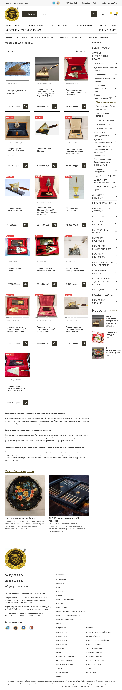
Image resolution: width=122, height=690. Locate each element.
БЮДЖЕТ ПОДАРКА (101, 48)
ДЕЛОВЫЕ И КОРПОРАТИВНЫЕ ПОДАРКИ (34, 37)
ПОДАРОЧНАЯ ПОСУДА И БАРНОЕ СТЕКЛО (102, 263)
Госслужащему (62, 672)
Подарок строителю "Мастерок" (44, 150)
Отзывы (59, 603)
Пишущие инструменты (100, 170)
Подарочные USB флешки (105, 176)
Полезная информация (65, 599)
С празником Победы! (111, 333)
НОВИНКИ (96, 42)
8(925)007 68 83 (89, 3)
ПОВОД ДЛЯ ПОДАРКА (102, 295)
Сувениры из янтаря (94, 644)
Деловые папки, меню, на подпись (105, 69)
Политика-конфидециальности (68, 619)
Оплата (28, 3)
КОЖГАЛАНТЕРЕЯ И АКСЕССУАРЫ (101, 209)
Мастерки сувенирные (106, 102)
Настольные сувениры (95, 660)
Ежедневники (100, 74)
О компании (61, 579)
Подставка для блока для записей (105, 107)
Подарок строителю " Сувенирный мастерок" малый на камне (75, 151)
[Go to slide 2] (40, 79)
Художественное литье (95, 652)
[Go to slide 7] (54, 79)
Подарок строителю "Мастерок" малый (15, 209)
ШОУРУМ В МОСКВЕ (107, 30)
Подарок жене (61, 632)
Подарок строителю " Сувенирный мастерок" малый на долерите (46, 329)
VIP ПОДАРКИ (98, 290)
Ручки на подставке (105, 120)
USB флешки (91, 672)
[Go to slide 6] (51, 79)
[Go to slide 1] (17, 79)
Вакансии (60, 623)
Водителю (60, 652)
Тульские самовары (94, 648)
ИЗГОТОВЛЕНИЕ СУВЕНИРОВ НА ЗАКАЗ (23, 30)
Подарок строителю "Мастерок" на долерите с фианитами (76, 92)
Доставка (18, 3)
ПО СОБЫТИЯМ (36, 25)
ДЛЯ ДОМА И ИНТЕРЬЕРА (98, 196)
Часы (88, 668)
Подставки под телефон (102, 114)
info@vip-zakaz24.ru (108, 3)
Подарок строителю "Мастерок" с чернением (46, 270)
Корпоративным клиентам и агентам (70, 611)
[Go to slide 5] (48, 79)
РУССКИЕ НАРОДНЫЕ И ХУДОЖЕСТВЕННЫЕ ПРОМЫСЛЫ (102, 282)
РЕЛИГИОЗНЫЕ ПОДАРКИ (99, 272)
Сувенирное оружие (94, 664)
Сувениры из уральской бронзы (98, 640)
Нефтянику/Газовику (64, 664)
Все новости (111, 310)
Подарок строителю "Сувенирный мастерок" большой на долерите (16, 329)
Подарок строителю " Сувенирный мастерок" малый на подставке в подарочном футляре (46, 92)
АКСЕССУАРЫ (98, 216)
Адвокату (60, 648)
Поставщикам (61, 607)
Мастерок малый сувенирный (72, 209)
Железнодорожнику (64, 660)
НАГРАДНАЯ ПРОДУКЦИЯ (98, 239)
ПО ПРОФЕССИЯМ (59, 25)
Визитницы (99, 63)
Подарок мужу (62, 636)
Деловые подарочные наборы (103, 141)
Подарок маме (62, 640)
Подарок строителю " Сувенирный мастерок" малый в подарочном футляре (16, 152)
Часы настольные (104, 128)
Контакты (60, 583)
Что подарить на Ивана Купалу (20, 518)
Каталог (31, 14)
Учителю (59, 668)
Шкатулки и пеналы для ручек (105, 188)
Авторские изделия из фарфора (98, 632)
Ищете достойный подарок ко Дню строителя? (113, 319)
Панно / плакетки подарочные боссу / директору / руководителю (103, 150)
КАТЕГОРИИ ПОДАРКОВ (97, 223)
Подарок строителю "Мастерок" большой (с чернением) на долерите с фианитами (47, 211)
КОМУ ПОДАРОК (13, 25)
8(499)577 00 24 (71, 3)
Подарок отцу (61, 644)
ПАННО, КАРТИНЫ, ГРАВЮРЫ (100, 231)
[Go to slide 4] (45, 79)
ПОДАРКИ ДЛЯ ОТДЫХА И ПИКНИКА (101, 247)
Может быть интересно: (19, 471)
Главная (8, 3)
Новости (59, 595)
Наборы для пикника (94, 656)
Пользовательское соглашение (68, 615)
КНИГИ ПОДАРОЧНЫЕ (102, 203)
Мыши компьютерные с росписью (104, 79)
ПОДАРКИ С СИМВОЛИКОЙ (98, 255)
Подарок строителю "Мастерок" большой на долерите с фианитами (16, 388)
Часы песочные (103, 124)
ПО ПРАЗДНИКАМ (84, 25)
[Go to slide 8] (57, 79)
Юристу (59, 676)
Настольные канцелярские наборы (100, 88)
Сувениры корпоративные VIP (71, 37)
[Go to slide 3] (42, 79)
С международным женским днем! (114, 350)
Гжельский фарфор (94, 636)
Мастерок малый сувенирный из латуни (75, 270)
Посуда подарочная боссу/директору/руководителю (103, 162)
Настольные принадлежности (101, 134)
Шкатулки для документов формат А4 (104, 181)
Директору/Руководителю (66, 656)
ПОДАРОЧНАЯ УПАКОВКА (98, 301)
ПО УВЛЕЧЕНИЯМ (108, 25)
